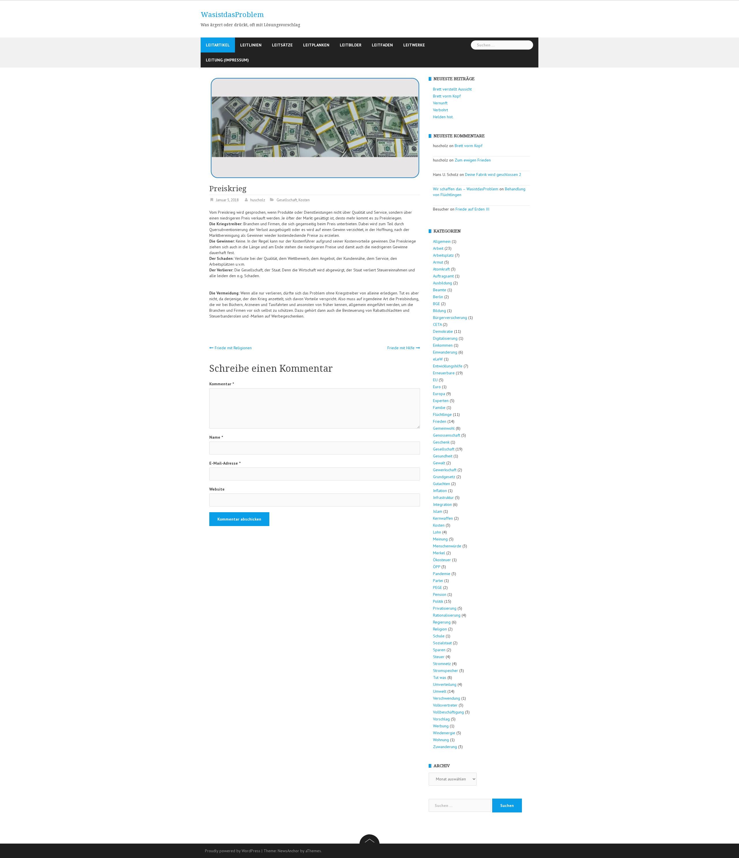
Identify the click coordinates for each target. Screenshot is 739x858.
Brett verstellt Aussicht (452, 89)
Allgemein (442, 241)
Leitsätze (282, 45)
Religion (440, 629)
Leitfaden (382, 45)
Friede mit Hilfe (401, 347)
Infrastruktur (443, 497)
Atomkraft (441, 269)
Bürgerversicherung (450, 317)
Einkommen (443, 345)
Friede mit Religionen (233, 347)
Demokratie (443, 331)
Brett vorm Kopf (447, 96)
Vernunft (440, 103)
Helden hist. (443, 116)
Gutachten (441, 483)
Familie (439, 407)
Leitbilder (350, 45)
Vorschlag (441, 719)
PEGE (437, 587)
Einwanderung (445, 352)
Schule (439, 636)
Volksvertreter (445, 705)
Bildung (439, 310)
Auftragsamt (443, 276)
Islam (437, 511)
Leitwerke (414, 45)
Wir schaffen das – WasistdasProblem (465, 188)
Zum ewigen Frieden (473, 160)
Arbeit (438, 248)
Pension (439, 594)
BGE (436, 303)
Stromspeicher (445, 670)
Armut (438, 262)
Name (216, 437)
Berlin (438, 296)
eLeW (438, 359)
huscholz (257, 200)
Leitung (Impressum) (227, 60)
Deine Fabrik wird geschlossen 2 (493, 174)
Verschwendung (446, 698)
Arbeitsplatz (443, 255)
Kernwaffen (443, 518)
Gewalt (439, 462)
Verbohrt (440, 109)
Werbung (441, 726)
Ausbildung (442, 283)
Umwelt (439, 691)
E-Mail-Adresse (224, 463)
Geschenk (441, 442)
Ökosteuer (442, 559)
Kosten (304, 200)
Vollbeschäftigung (448, 712)
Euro (437, 386)
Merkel (439, 552)
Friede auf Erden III (472, 209)
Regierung (442, 622)
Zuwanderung (445, 746)
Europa (439, 393)
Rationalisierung (446, 615)
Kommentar (221, 383)
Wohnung (441, 739)
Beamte (439, 289)
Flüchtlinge (442, 414)
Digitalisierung (445, 338)
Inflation (440, 490)
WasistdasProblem (232, 15)
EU (435, 379)
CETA (437, 324)
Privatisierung (444, 608)
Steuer (439, 656)
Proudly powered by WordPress (232, 850)
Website (217, 489)
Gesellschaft (287, 200)
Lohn (437, 532)
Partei (438, 580)
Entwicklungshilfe (447, 366)
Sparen (439, 649)
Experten (441, 400)
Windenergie (444, 732)
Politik (438, 601)
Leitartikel (218, 45)
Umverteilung (444, 684)
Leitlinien (251, 45)
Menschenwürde (447, 546)
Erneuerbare (444, 373)
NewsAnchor (288, 850)
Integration (442, 504)
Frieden (439, 421)
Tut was (439, 677)
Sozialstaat (442, 642)
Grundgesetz (444, 476)
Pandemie (441, 573)
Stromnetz (442, 663)
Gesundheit (442, 456)
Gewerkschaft (444, 469)
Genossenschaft (446, 435)
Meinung (440, 539)
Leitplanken (316, 45)
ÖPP (436, 566)
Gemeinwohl (444, 428)
